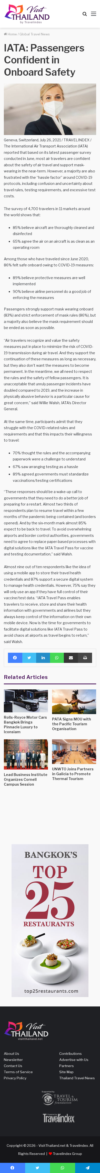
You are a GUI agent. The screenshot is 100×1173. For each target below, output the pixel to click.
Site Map (66, 1072)
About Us (11, 1054)
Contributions (70, 1054)
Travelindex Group (67, 1154)
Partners (66, 1066)
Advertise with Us (73, 1060)
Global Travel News (34, 34)
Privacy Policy (15, 1078)
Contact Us (13, 1066)
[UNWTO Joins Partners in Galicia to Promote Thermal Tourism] (74, 751)
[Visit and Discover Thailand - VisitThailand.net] (27, 14)
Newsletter (13, 1060)
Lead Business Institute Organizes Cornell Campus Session (25, 779)
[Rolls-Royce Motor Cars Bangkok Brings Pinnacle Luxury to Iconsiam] (26, 700)
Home (12, 34)
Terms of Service (18, 1072)
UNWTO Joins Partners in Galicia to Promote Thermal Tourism (73, 774)
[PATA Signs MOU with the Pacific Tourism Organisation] (74, 701)
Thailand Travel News (77, 1078)
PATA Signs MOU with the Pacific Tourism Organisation (71, 724)
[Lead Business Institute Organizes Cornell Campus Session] (26, 754)
